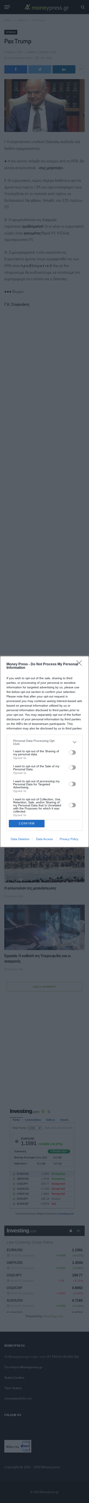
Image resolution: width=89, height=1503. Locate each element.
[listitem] (44, 742)
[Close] (80, 664)
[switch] (72, 752)
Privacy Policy (69, 839)
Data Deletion (20, 839)
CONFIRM (27, 823)
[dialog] (44, 751)
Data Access (44, 839)
